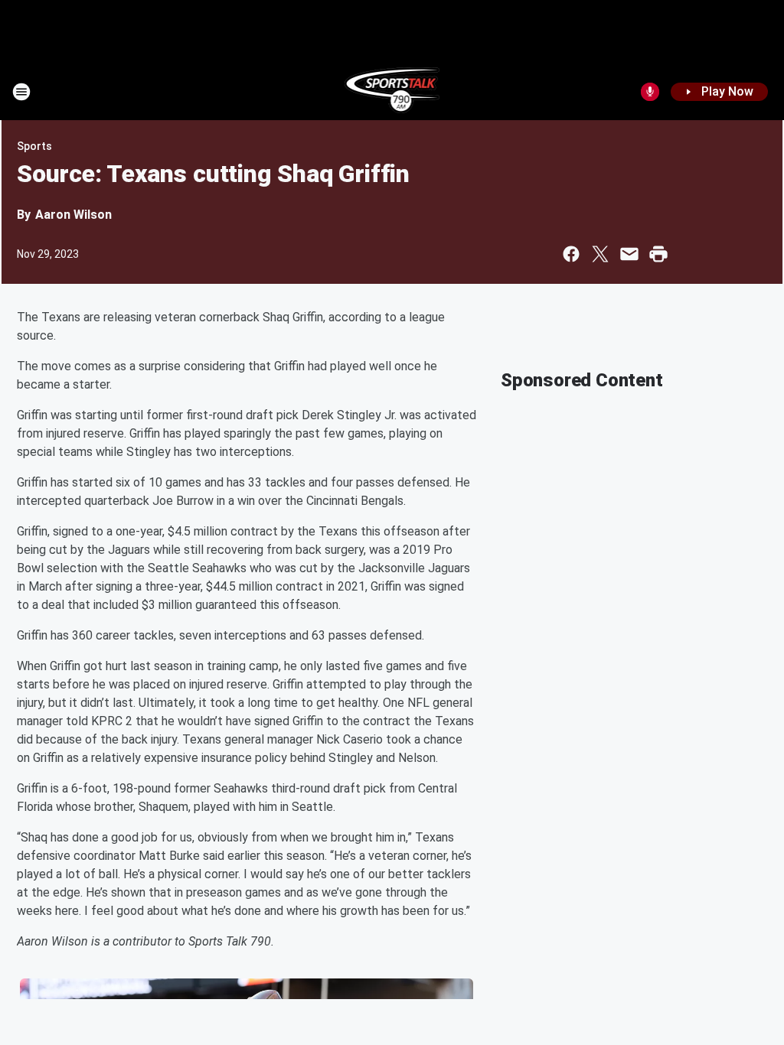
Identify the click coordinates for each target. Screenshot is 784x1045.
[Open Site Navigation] (21, 92)
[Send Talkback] (650, 92)
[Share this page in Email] (629, 254)
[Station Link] (392, 91)
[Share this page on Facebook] (571, 254)
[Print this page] (658, 254)
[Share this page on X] (600, 254)
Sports (34, 146)
